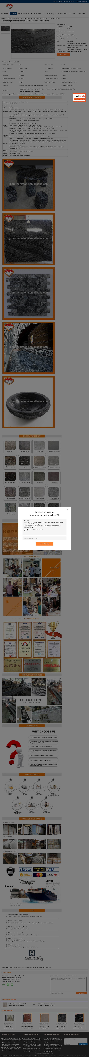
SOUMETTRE (44, 544)
